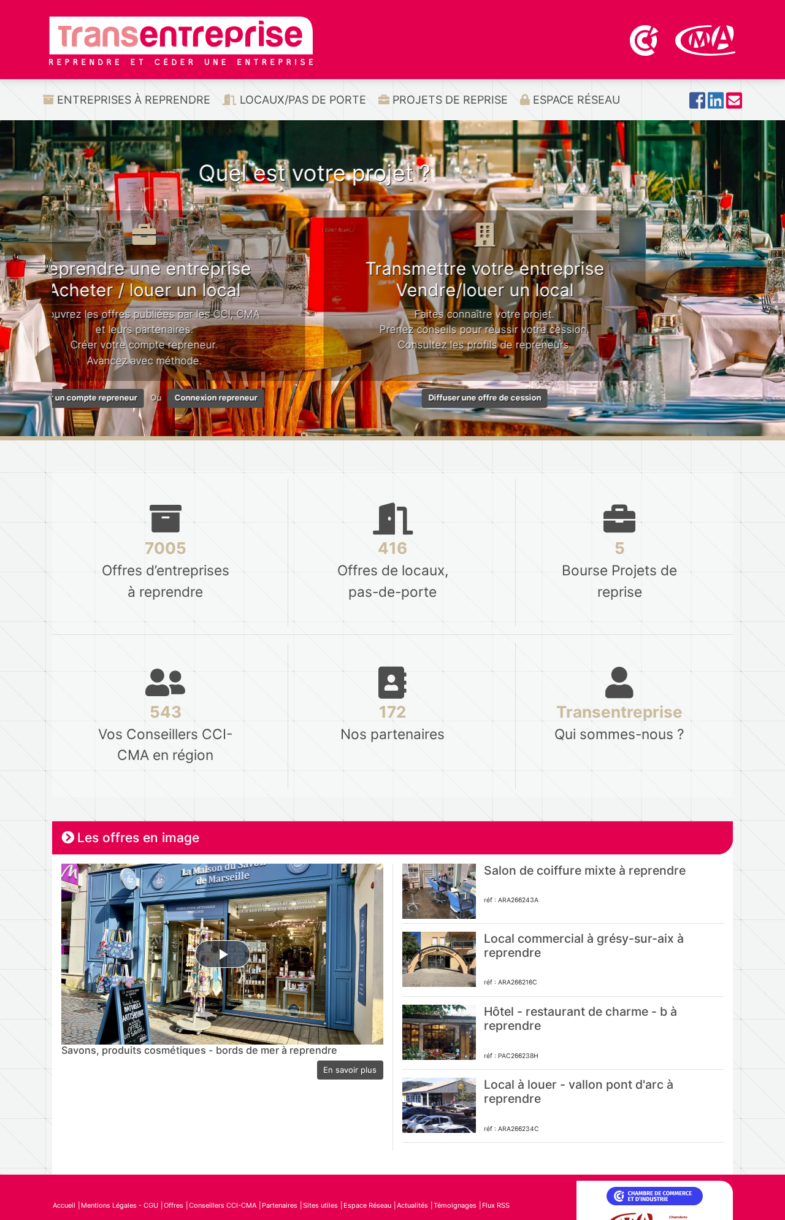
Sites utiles (320, 1205)
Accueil (64, 1205)
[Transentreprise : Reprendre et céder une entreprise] (181, 40)
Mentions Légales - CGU (119, 1205)
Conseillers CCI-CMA (222, 1205)
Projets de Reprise (448, 99)
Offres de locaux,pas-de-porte (392, 569)
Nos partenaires (392, 722)
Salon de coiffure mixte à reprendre (585, 870)
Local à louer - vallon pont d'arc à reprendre (578, 1091)
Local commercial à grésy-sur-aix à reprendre (584, 945)
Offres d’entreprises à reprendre (165, 569)
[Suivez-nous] (697, 104)
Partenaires (279, 1205)
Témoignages (455, 1205)
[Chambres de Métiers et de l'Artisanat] (705, 39)
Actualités (412, 1205)
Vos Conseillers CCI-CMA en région (165, 732)
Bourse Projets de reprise (619, 569)
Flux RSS (496, 1205)
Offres (173, 1205)
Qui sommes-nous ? (619, 722)
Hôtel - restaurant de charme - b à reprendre (580, 1018)
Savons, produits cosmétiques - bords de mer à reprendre (199, 1050)
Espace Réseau (575, 99)
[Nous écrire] (734, 104)
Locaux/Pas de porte (301, 99)
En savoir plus (350, 1070)
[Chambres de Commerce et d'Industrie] (645, 39)
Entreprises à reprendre (132, 99)
